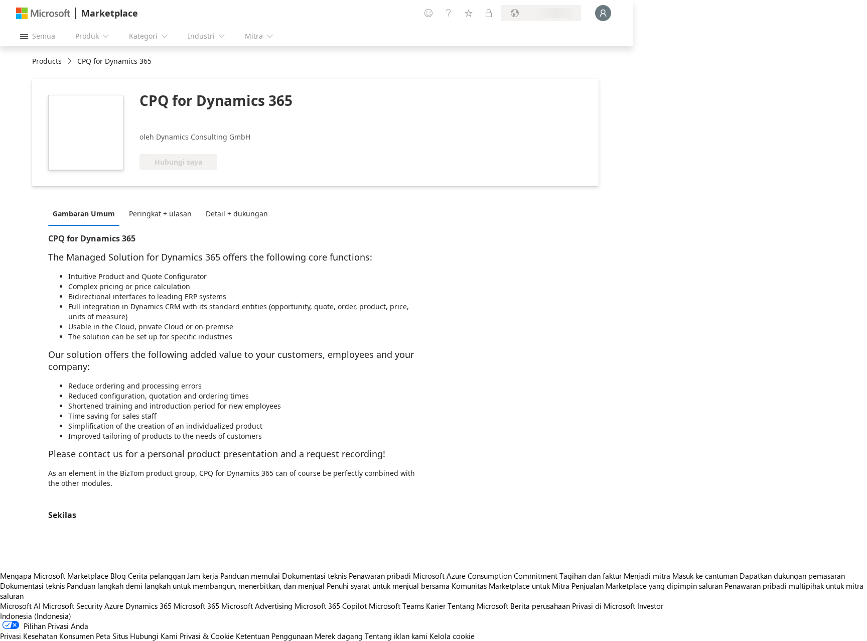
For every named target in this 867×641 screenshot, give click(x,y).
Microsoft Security (72, 606)
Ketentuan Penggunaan (274, 636)
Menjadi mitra (647, 576)
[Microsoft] (43, 13)
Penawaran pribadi (380, 576)
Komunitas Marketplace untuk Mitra (510, 586)
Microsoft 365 (196, 606)
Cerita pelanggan (156, 576)
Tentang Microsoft (478, 606)
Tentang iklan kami (396, 636)
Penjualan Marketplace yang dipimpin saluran (647, 586)
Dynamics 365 (148, 606)
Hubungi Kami (154, 636)
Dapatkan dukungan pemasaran (792, 576)
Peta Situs (112, 636)
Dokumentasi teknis (314, 576)
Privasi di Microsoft (603, 606)
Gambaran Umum (84, 213)
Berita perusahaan (540, 606)
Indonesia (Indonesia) (35, 616)
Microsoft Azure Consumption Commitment (486, 576)
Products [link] (47, 61)
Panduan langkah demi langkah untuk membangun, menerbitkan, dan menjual (196, 586)
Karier (436, 606)
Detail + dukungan (237, 213)
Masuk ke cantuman (705, 576)
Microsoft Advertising (257, 606)
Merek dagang (339, 636)
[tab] (86, 213)
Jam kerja (202, 576)
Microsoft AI (20, 606)
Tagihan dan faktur (590, 576)
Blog (118, 576)
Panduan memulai (250, 576)
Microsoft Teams (396, 606)
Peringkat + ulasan (160, 213)
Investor (650, 606)
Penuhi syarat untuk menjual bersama (388, 586)
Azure (113, 606)
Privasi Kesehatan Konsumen (47, 636)
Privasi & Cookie (207, 636)
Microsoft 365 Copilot (331, 606)
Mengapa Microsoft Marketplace (54, 576)
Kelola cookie (452, 636)
